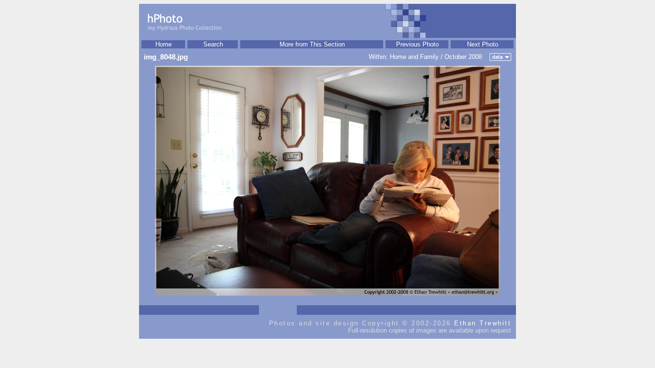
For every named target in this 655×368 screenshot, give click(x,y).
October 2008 (463, 56)
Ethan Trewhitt (482, 323)
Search (213, 44)
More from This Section (312, 44)
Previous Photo (417, 44)
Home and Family (414, 56)
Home (163, 44)
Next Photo (482, 44)
